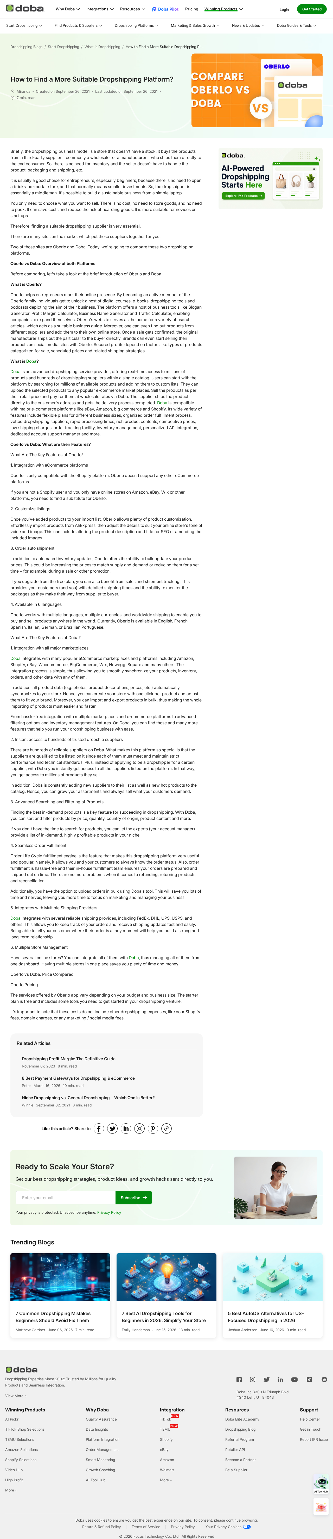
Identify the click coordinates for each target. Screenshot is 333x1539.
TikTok (165, 1419)
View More (14, 1396)
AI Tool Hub (95, 1480)
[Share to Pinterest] (153, 1128)
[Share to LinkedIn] (126, 1128)
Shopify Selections (20, 1459)
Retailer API (235, 1449)
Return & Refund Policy (101, 1526)
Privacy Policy (109, 1212)
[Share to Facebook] (99, 1128)
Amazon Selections (21, 1449)
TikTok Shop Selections (24, 1429)
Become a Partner (240, 1459)
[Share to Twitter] (112, 1128)
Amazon (167, 1459)
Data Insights (97, 1429)
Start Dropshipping (63, 46)
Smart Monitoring (100, 1459)
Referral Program (239, 1439)
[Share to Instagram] (139, 1128)
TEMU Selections (19, 1439)
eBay (164, 1449)
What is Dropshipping (102, 46)
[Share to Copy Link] (166, 1128)
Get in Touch (310, 1429)
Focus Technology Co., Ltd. (156, 1536)
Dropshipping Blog (240, 1429)
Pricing (191, 8)
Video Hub (14, 1470)
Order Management (102, 1449)
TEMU (165, 1429)
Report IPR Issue (314, 1439)
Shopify (166, 1439)
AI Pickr (11, 1419)
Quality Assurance (101, 1419)
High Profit (14, 1480)
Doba (31, 361)
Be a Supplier (236, 1470)
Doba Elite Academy (242, 1419)
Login (284, 9)
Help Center (310, 1419)
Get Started (312, 9)
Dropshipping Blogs (26, 46)
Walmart (167, 1470)
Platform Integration (102, 1439)
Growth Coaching (100, 1470)
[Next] (323, 1290)
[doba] (25, 8)
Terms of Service (146, 1526)
